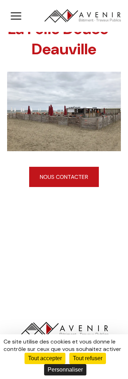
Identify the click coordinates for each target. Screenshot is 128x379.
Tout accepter (45, 358)
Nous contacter (64, 177)
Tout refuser (87, 358)
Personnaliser (65, 370)
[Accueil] (82, 15)
